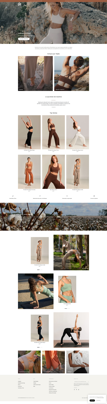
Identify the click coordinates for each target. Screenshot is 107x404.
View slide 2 (55, 42)
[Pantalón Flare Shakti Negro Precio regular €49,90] (70, 339)
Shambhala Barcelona (23, 399)
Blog (34, 387)
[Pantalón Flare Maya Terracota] (29, 173)
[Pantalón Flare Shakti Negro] (40, 329)
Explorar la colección (81, 38)
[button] (81, 4)
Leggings (19, 382)
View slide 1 (52, 42)
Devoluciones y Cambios (53, 382)
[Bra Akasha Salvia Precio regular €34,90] (39, 294)
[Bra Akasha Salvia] (67, 290)
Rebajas (34, 384)
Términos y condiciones (53, 392)
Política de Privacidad (52, 394)
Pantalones (20, 387)
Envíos (50, 384)
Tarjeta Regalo (35, 382)
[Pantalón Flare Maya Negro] (29, 134)
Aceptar (92, 400)
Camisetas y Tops (21, 389)
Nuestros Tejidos (52, 387)
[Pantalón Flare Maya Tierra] (53, 134)
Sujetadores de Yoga (21, 384)
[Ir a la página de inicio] (19, 4)
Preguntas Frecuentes (52, 390)
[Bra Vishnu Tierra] (53, 173)
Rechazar (98, 400)
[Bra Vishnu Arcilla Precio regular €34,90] (80, 258)
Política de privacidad (100, 397)
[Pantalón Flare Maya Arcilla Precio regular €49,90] (64, 247)
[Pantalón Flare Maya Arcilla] (77, 173)
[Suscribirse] (88, 383)
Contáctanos (51, 389)
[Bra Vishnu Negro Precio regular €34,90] (72, 330)
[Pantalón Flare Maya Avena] (77, 134)
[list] (53, 199)
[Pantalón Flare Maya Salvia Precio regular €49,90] (50, 298)
